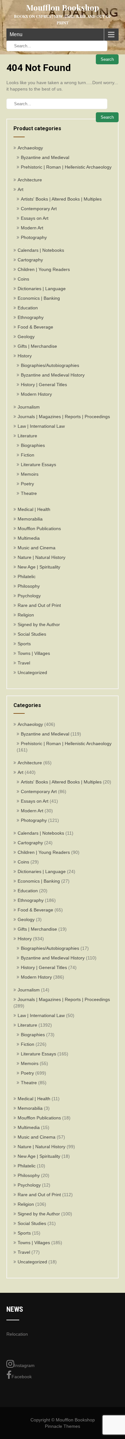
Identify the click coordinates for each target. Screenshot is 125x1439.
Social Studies (32, 634)
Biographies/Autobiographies (50, 365)
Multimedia (29, 538)
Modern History (36, 394)
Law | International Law (41, 426)
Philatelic (27, 576)
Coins (23, 279)
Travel (24, 662)
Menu (16, 34)
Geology (26, 336)
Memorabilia (30, 518)
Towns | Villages (34, 653)
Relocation (17, 1334)
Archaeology (30, 147)
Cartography (30, 259)
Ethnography (31, 317)
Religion (26, 614)
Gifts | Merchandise (37, 346)
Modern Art (32, 227)
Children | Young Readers (44, 269)
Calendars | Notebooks (41, 250)
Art (20, 189)
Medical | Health (34, 509)
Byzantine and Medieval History (53, 375)
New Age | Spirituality (39, 566)
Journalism (29, 406)
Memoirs (29, 474)
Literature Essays (38, 464)
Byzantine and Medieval (45, 157)
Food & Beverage (35, 327)
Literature (27, 435)
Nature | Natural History (41, 557)
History (25, 355)
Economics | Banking (39, 298)
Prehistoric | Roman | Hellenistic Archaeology (66, 167)
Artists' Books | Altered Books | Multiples (61, 199)
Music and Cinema (36, 547)
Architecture (30, 179)
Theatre (29, 493)
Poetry (27, 483)
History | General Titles (44, 384)
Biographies (33, 445)
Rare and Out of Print (39, 605)
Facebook (22, 1376)
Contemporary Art (39, 208)
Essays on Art (34, 218)
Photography (34, 237)
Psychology (29, 595)
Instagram (24, 1365)
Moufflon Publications (39, 528)
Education (28, 307)
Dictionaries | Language (42, 288)
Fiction (27, 454)
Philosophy (29, 586)
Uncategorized (32, 672)
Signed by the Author (39, 624)
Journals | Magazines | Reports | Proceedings (64, 416)
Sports (24, 643)
